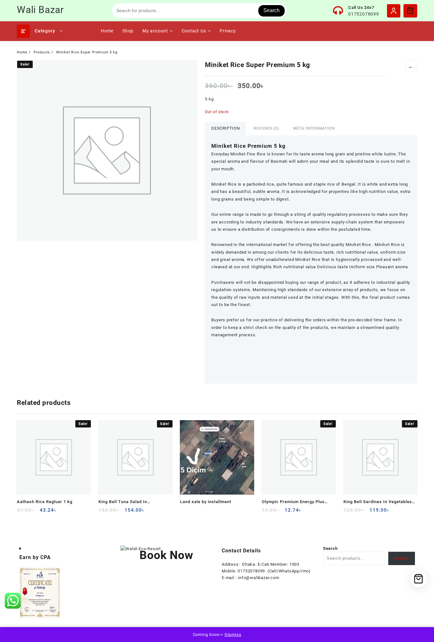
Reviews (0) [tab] (266, 128)
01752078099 (363, 14)
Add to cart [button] (22, 512)
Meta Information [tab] (314, 128)
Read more (185, 512)
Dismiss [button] (233, 634)
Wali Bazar (40, 9)
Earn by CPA (35, 557)
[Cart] (410, 10)
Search (271, 10)
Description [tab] (225, 128)
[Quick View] (34, 512)
